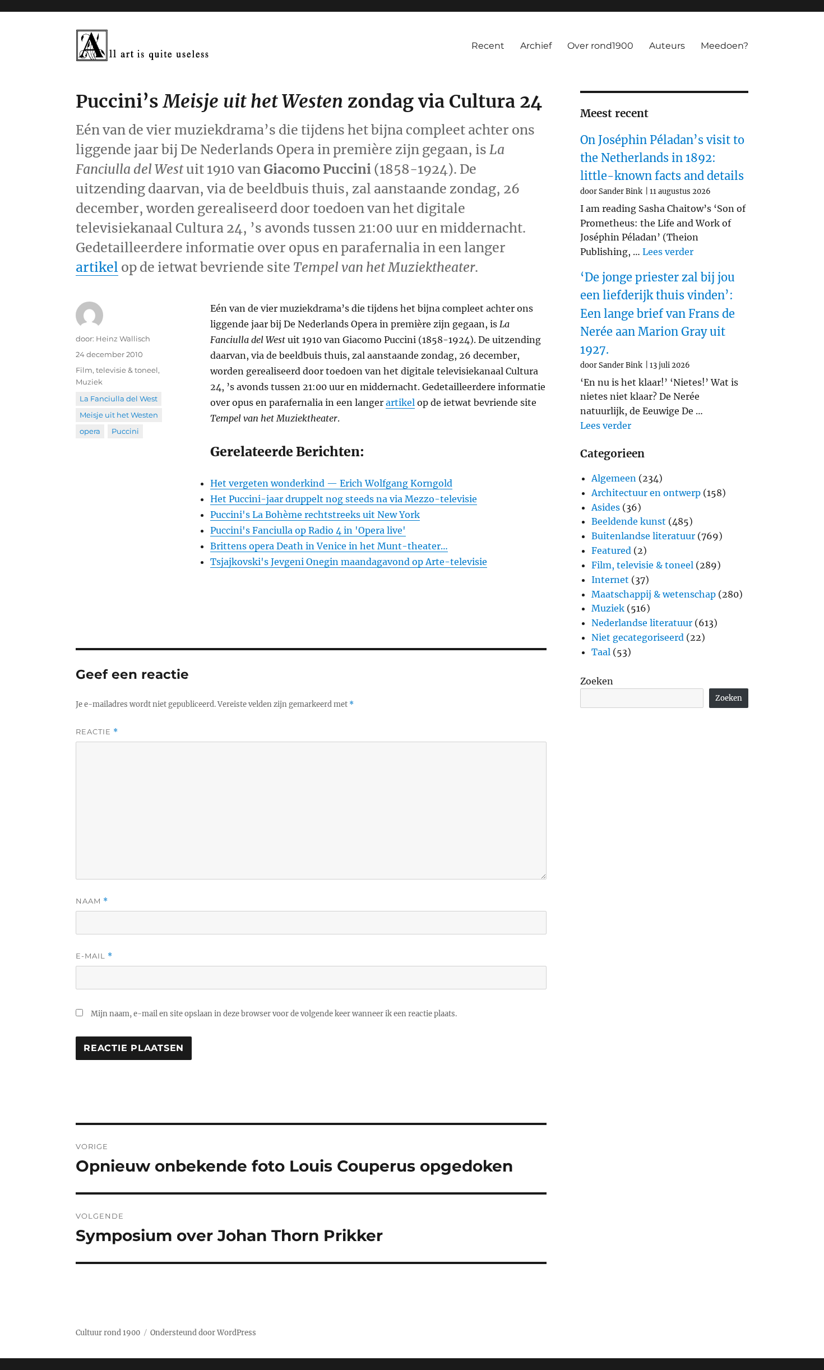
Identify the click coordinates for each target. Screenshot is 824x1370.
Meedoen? (724, 45)
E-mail (94, 956)
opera (90, 431)
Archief (536, 45)
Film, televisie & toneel (117, 369)
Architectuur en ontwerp (646, 492)
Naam (92, 901)
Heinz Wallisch (123, 338)
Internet (610, 579)
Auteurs (667, 45)
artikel (97, 267)
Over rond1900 (600, 45)
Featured (611, 550)
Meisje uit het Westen (119, 414)
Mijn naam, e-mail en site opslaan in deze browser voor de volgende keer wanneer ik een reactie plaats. (274, 1014)
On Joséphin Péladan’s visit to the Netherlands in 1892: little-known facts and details (662, 158)
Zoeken (596, 681)
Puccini (125, 431)
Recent (487, 45)
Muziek (89, 381)
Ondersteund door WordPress (203, 1332)
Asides (605, 507)
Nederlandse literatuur (641, 622)
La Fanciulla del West (119, 398)
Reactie (97, 732)
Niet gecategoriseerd (637, 637)
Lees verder (667, 251)
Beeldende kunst (628, 521)
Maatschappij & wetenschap (653, 594)
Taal (600, 652)
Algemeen (613, 478)
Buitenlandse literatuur (643, 535)
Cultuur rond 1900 (108, 1332)
